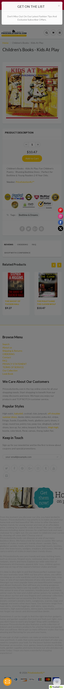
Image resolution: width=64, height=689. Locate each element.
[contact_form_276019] (7, 682)
